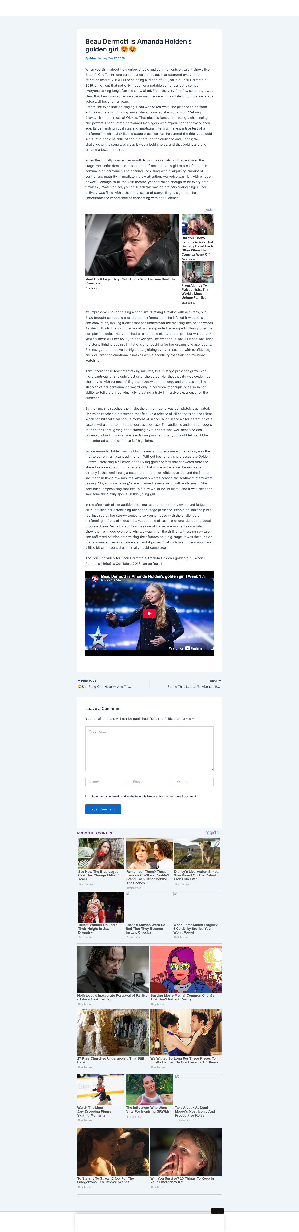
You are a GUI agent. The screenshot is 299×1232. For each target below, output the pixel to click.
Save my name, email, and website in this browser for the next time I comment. (144, 796)
